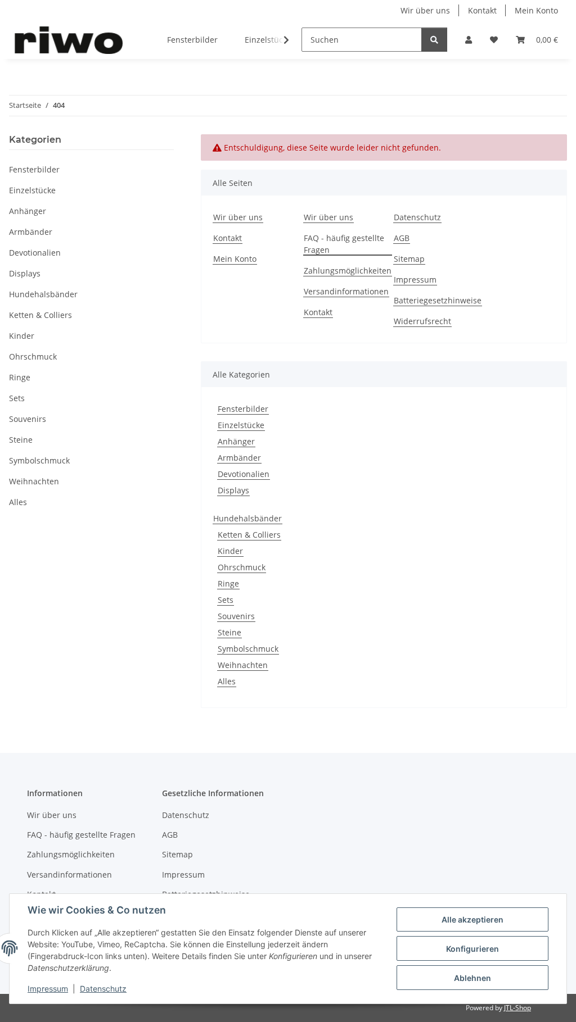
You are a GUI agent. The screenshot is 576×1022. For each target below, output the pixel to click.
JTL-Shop (517, 1007)
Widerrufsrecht (422, 321)
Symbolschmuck (248, 648)
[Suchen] (434, 40)
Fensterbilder (243, 408)
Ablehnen (472, 978)
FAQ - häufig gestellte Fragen (344, 244)
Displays (233, 490)
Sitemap (409, 258)
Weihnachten (243, 665)
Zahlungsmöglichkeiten (348, 270)
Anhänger (236, 441)
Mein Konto (536, 10)
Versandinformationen (346, 291)
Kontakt (482, 10)
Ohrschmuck (242, 567)
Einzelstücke (241, 425)
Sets (225, 599)
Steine (229, 632)
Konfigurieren (472, 948)
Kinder (230, 551)
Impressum (48, 988)
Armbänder (239, 457)
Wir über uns (425, 10)
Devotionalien (243, 474)
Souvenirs (236, 616)
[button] (468, 39)
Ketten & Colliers (249, 534)
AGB (402, 238)
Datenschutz (103, 988)
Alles (227, 681)
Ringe (228, 583)
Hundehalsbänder (247, 518)
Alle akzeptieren (472, 919)
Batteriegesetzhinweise (438, 300)
